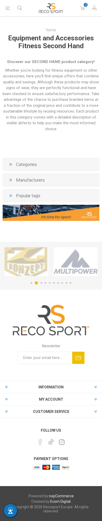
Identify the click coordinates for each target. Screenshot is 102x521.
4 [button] (45, 283)
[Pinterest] (40, 442)
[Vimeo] (51, 440)
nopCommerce (61, 496)
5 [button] (49, 283)
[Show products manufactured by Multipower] (76, 261)
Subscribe (78, 358)
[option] (26, 261)
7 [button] (58, 283)
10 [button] (70, 283)
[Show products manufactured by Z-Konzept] (26, 261)
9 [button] (66, 283)
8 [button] (62, 283)
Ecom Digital (60, 501)
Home (51, 30)
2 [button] (36, 282)
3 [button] (41, 283)
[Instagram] (62, 442)
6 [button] (54, 283)
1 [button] (31, 283)
